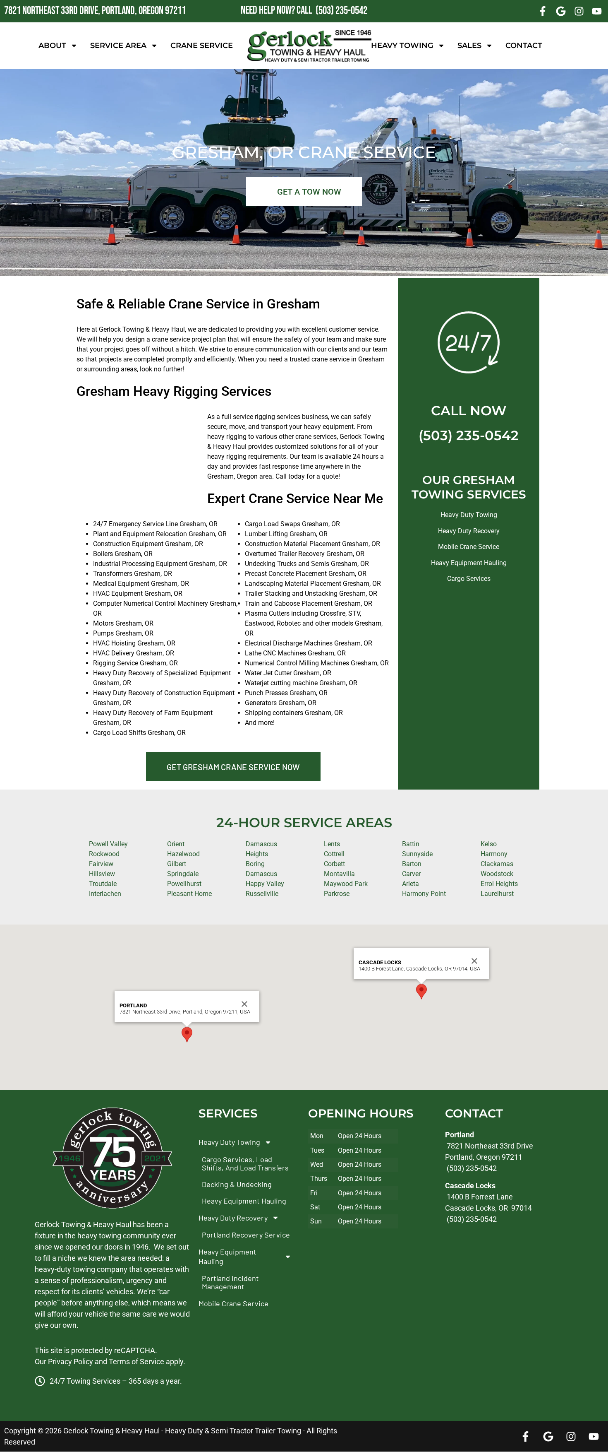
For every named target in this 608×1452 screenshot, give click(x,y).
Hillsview (102, 874)
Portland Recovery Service (246, 1235)
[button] (187, 1035)
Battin (410, 844)
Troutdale (103, 884)
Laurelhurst (497, 894)
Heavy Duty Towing (468, 515)
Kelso (489, 844)
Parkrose (336, 894)
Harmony (494, 854)
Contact (523, 45)
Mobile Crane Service (468, 547)
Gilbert (176, 864)
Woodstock (497, 874)
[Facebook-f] (543, 11)
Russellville (262, 894)
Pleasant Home (189, 894)
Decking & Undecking (237, 1184)
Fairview (101, 864)
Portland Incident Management (230, 1282)
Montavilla (339, 874)
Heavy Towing (402, 45)
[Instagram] (579, 11)
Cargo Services (469, 579)
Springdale (183, 874)
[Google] (561, 11)
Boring (255, 864)
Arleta (410, 884)
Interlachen (105, 894)
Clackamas (497, 864)
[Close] (244, 1004)
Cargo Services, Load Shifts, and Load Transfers (245, 1163)
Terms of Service (136, 1361)
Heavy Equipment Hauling (469, 563)
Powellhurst (184, 884)
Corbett (334, 864)
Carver (411, 874)
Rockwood (104, 854)
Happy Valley (265, 884)
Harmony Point (424, 894)
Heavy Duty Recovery (469, 531)
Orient (175, 844)
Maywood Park (346, 884)
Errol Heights (499, 884)
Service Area (118, 45)
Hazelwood (183, 854)
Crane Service (201, 45)
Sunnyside (417, 854)
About (52, 45)
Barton (411, 864)
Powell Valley (108, 844)
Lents (332, 844)
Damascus (261, 874)
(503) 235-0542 (469, 435)
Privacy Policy (70, 1361)
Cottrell (334, 854)
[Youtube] (597, 11)
